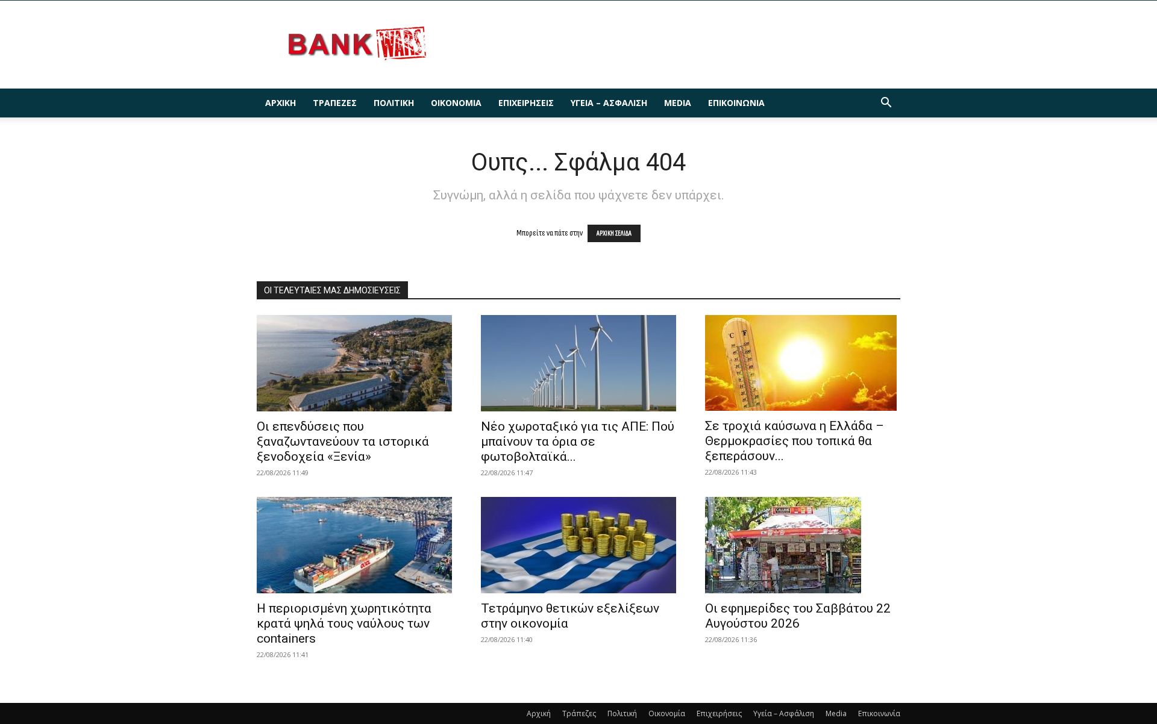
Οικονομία (456, 102)
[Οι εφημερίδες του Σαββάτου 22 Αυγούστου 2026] (802, 545)
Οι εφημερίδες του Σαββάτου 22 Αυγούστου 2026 (798, 616)
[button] (885, 104)
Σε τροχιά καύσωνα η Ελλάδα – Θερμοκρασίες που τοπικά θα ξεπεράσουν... (794, 441)
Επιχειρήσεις (526, 102)
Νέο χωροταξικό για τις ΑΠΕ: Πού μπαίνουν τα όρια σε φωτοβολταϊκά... (577, 441)
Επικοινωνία (736, 102)
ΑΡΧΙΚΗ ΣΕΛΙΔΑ (614, 233)
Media (677, 102)
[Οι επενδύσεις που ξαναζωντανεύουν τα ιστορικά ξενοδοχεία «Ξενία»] (354, 363)
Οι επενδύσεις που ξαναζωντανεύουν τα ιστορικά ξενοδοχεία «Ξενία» (343, 441)
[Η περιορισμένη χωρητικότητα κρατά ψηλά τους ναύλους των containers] (354, 545)
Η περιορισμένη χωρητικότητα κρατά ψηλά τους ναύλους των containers (344, 623)
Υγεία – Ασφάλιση (609, 102)
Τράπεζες (335, 102)
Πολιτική (394, 102)
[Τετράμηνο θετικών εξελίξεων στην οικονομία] (578, 545)
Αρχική (280, 102)
